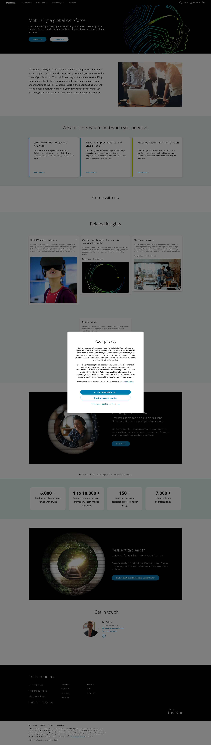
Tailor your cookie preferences (105, 404)
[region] (105, 372)
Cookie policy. (128, 382)
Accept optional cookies (105, 392)
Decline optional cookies (105, 398)
